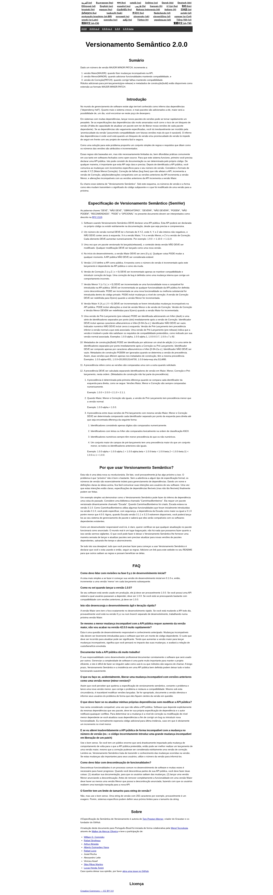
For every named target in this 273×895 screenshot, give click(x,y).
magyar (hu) (105, 9)
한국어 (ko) (138, 13)
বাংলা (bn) (121, 2)
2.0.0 (84, 29)
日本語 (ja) (186, 9)
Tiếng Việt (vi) (183, 19)
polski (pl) (186, 13)
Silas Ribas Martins (93, 864)
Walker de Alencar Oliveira (105, 831)
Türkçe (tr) (143, 19)
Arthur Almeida (91, 844)
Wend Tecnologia (179, 828)
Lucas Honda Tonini (94, 868)
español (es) (123, 6)
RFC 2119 (97, 217)
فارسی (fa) (140, 6)
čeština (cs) (151, 2)
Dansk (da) (167, 2)
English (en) (106, 6)
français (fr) (156, 6)
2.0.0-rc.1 (107, 29)
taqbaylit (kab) (114, 13)
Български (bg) (104, 2)
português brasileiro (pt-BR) (97, 16)
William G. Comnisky (94, 837)
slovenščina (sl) (161, 16)
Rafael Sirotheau (92, 840)
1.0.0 (117, 29)
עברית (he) (172, 6)
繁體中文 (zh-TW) (182, 23)
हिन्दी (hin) (186, 6)
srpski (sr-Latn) (90, 19)
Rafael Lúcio (90, 851)
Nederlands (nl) (162, 13)
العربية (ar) (87, 2)
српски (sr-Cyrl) (182, 16)
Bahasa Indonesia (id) (148, 9)
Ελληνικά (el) (89, 6)
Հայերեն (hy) (124, 9)
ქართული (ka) (89, 13)
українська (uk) (162, 19)
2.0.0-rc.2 (94, 29)
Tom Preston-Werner (153, 819)
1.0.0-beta (128, 29)
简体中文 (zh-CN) (90, 23)
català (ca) (135, 2)
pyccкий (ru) (122, 16)
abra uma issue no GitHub (135, 871)
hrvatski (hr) (88, 9)
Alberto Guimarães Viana (96, 847)
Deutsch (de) (184, 2)
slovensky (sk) (141, 16)
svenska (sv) (110, 19)
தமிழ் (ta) (127, 19)
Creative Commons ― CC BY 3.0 (97, 891)
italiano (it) (170, 9)
